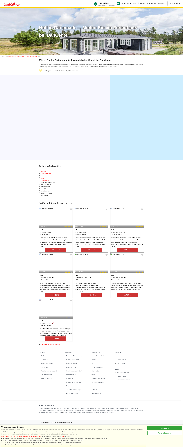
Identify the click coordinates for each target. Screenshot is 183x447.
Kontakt (119, 356)
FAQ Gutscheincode (97, 367)
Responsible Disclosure (123, 380)
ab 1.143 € (92, 295)
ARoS (42, 178)
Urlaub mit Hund (71, 367)
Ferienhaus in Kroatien (99, 410)
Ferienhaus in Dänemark (46, 408)
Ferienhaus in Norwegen (93, 408)
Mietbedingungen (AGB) (98, 378)
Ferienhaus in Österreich (107, 412)
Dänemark (16, 56)
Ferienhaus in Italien (86, 410)
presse (93, 375)
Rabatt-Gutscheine (46, 375)
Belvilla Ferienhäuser (72, 393)
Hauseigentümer (174, 3)
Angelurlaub (69, 378)
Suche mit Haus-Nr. (46, 378)
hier (63, 436)
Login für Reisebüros (123, 372)
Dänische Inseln (71, 375)
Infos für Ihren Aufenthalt (98, 356)
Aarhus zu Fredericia (32, 56)
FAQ (93, 363)
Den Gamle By (45, 180)
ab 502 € (127, 250)
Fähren (94, 360)
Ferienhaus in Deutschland (62, 408)
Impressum (95, 386)
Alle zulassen (165, 428)
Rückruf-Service (121, 360)
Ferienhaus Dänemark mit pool (75, 356)
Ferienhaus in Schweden (78, 408)
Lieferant (94, 390)
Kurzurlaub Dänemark (72, 360)
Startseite (10, 56)
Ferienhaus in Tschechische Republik (88, 412)
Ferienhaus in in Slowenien (54, 412)
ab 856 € (56, 338)
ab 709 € (127, 295)
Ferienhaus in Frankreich (122, 408)
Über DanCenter (96, 371)
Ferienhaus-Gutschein (47, 363)
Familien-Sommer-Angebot (49, 371)
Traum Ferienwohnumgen (73, 390)
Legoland (43, 171)
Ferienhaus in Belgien (107, 408)
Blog (67, 386)
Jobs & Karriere (121, 363)
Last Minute (44, 367)
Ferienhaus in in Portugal (128, 410)
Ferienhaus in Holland (72, 410)
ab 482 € (56, 295)
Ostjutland (22, 56)
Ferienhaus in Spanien (69, 412)
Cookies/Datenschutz (98, 382)
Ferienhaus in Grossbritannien (56, 410)
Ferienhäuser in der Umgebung (51, 344)
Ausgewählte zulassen (165, 433)
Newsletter (161, 3)
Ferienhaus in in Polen (113, 410)
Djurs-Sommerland (46, 173)
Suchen (142, 3)
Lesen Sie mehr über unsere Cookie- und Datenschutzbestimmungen (21, 436)
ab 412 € (91, 250)
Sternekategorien (96, 393)
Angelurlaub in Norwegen (73, 382)
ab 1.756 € (56, 250)
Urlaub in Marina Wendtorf (73, 371)
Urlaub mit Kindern (71, 363)
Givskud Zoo (44, 176)
